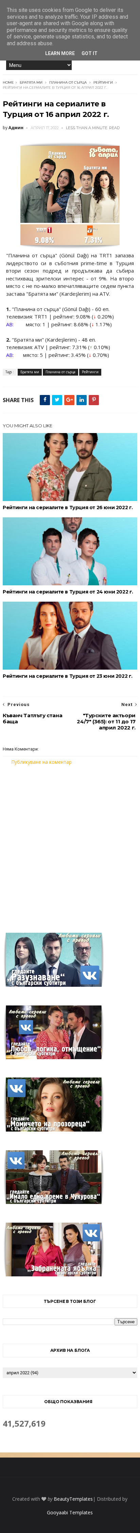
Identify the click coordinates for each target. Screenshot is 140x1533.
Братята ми (31, 82)
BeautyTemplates (73, 1499)
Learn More (60, 53)
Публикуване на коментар (41, 762)
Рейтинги (103, 82)
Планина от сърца (68, 82)
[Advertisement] (70, 845)
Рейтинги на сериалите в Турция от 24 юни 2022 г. (68, 592)
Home (8, 82)
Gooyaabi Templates (70, 1512)
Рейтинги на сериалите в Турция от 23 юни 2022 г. (68, 676)
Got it (90, 53)
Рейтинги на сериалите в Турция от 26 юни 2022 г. (68, 507)
